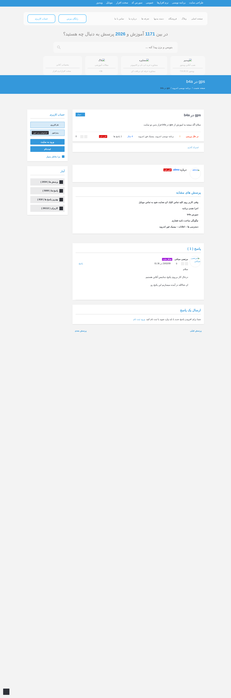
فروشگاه (172, 18)
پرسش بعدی (80, 330)
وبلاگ (184, 18)
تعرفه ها (145, 18)
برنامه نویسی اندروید (181, 88)
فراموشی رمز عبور (40, 133)
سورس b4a (192, 214)
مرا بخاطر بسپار (53, 156)
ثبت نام (136, 319)
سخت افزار (122, 2)
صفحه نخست (199, 88)
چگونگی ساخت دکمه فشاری (185, 220)
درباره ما (133, 18)
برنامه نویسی (179, 2)
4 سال (130, 136)
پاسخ (81, 263)
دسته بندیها (159, 18)
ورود (143, 319)
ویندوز (99, 2)
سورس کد (137, 2)
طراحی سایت (196, 2)
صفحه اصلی (197, 18)
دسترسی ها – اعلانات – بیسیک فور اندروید (178, 226)
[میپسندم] (85, 136)
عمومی (150, 2)
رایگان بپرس (72, 18)
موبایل (109, 2)
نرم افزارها (162, 2)
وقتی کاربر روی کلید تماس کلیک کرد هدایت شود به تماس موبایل (168, 202)
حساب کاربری (41, 18)
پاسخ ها (117, 136)
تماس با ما (119, 18)
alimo (176, 169)
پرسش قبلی (196, 330)
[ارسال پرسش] (6, 692)
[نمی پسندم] (81, 136)
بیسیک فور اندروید (146, 136)
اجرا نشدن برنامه (190, 208)
